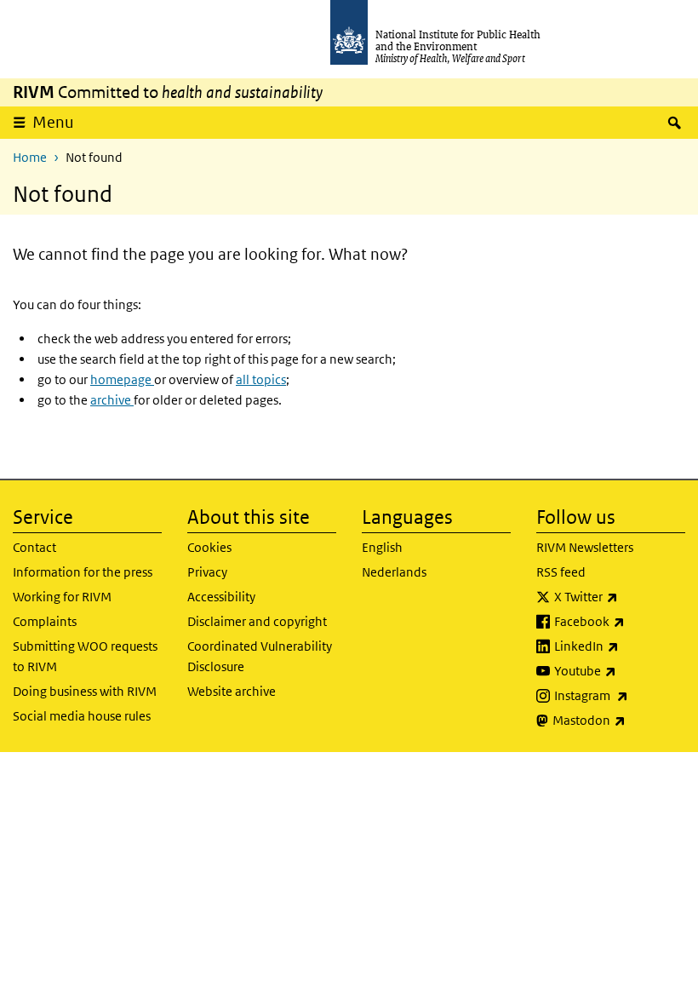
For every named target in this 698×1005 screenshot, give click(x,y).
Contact (34, 547)
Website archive (231, 691)
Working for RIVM (62, 597)
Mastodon (618, 719)
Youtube (619, 670)
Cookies (209, 547)
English (382, 547)
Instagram (619, 695)
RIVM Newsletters (584, 547)
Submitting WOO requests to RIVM (85, 656)
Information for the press (82, 572)
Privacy (207, 572)
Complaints (45, 621)
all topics (261, 379)
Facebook (619, 620)
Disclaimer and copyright (257, 621)
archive (112, 400)
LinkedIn (619, 645)
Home (30, 157)
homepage (122, 379)
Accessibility (221, 597)
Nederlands (394, 572)
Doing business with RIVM (85, 691)
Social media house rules (82, 716)
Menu (53, 122)
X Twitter (619, 596)
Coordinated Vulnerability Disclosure (259, 656)
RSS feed (561, 572)
